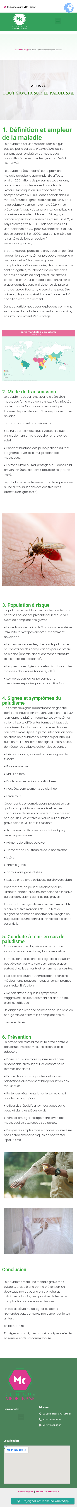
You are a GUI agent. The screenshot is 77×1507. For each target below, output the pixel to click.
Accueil (18, 50)
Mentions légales (25, 1492)
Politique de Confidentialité (47, 1492)
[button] (58, 21)
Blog (26, 50)
